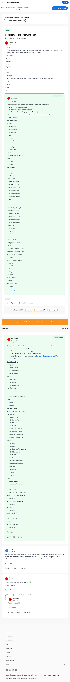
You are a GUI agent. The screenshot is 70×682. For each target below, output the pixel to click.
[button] (60, 8)
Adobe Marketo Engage (22, 7)
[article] (34, 438)
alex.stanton (12, 550)
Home (2, 7)
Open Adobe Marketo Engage (16, 20)
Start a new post (47, 322)
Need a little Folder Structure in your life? (39, 115)
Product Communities (10, 7)
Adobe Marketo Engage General (8, 9)
